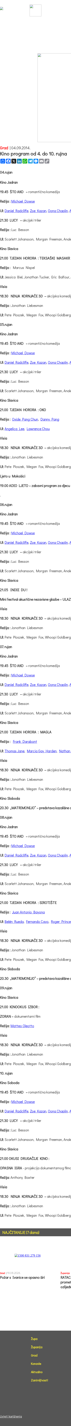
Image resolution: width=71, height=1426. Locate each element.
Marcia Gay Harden (42, 751)
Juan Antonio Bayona (28, 912)
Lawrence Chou (38, 428)
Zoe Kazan (38, 210)
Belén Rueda (14, 921)
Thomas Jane (14, 751)
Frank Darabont (25, 741)
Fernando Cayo (37, 921)
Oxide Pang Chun (25, 419)
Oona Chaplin (58, 210)
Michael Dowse (23, 201)
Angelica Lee (14, 428)
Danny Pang (49, 419)
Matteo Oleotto (22, 1025)
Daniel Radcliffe (16, 210)
